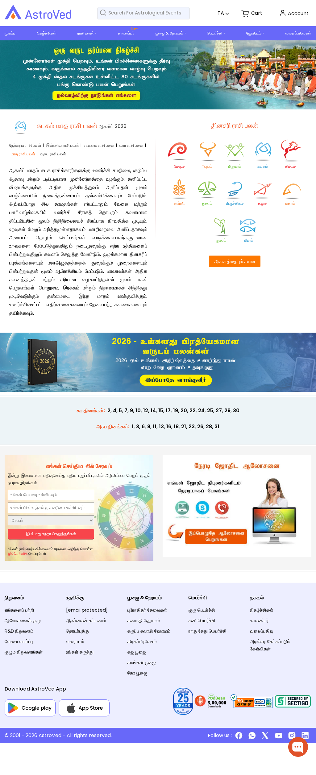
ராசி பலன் (85, 33)
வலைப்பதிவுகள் (298, 33)
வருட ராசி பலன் (53, 154)
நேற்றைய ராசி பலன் (25, 145)
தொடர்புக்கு (77, 631)
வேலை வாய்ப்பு (19, 641)
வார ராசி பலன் (131, 145)
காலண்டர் (126, 33)
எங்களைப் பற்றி (19, 610)
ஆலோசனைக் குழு (23, 620)
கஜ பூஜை (136, 652)
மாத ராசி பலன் (23, 154)
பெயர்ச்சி (214, 33)
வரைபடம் (75, 641)
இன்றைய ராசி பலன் (62, 145)
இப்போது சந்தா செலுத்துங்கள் (51, 534)
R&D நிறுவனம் (19, 631)
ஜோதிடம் (253, 33)
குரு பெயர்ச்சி (202, 610)
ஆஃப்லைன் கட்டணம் (86, 620)
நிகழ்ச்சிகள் (46, 33)
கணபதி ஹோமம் (143, 620)
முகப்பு (10, 33)
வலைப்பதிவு (261, 631)
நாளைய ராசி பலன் (99, 145)
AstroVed (50, 735)
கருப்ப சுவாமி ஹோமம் (148, 631)
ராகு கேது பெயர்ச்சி (208, 631)
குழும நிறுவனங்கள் (24, 652)
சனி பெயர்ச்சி (202, 620)
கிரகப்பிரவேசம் (142, 641)
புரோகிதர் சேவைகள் (147, 610)
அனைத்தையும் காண (234, 261)
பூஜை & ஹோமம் (169, 33)
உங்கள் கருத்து (80, 652)
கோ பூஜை (137, 673)
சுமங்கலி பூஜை (141, 662)
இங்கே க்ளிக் (17, 553)
